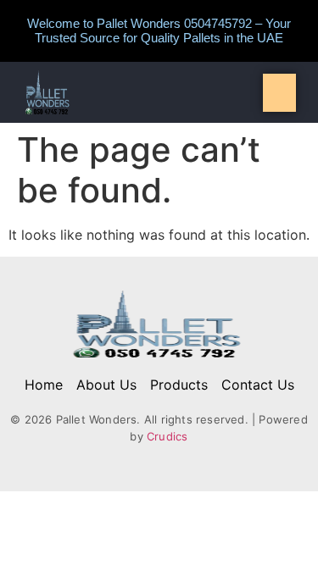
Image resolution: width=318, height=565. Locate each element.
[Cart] (279, 93)
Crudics (167, 436)
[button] (158, 92)
